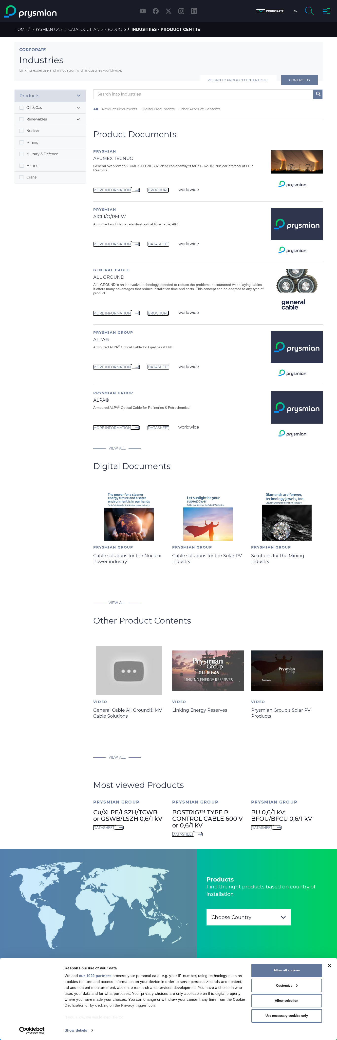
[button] (270, 11)
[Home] (43, 11)
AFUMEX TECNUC (113, 158)
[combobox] (248, 917)
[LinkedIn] (194, 11)
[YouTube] (143, 11)
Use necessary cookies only (286, 1016)
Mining (32, 142)
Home (20, 29)
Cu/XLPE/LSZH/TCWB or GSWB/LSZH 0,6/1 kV (127, 815)
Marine (32, 166)
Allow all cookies (287, 970)
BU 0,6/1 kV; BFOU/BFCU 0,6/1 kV (281, 815)
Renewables (36, 119)
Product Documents (119, 109)
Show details (76, 1030)
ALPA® (101, 339)
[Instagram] (181, 11)
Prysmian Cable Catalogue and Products (79, 29)
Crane (31, 177)
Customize (284, 985)
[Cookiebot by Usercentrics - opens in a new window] (32, 1030)
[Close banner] (329, 965)
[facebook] (156, 11)
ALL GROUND (108, 277)
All (95, 109)
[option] (129, 540)
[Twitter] (168, 11)
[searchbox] (195, 94)
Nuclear (33, 131)
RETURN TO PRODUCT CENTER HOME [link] (238, 80)
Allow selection (286, 1000)
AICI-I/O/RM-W (109, 216)
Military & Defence (42, 154)
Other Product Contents (200, 109)
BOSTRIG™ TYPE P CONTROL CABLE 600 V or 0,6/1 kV (207, 819)
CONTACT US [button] (299, 80)
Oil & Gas (34, 108)
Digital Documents (158, 109)
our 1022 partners (95, 976)
